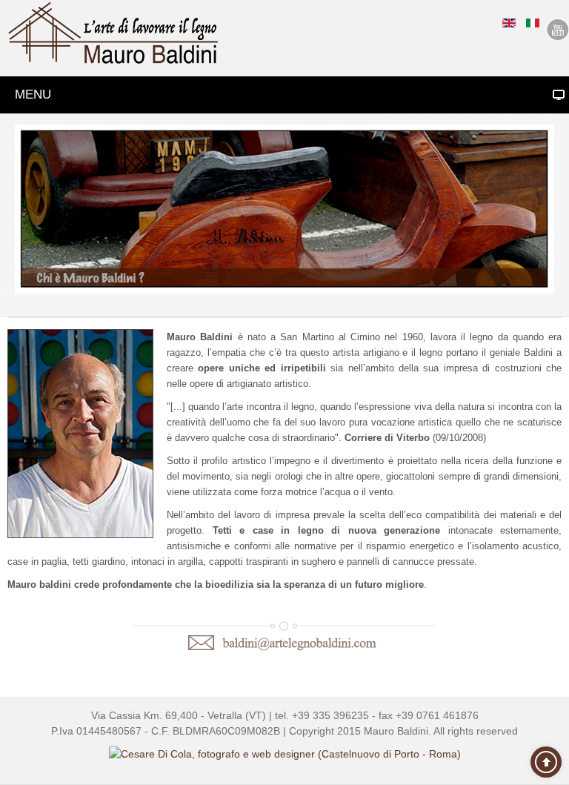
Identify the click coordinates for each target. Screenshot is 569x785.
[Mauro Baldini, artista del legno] (113, 32)
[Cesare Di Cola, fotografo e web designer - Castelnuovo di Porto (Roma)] (285, 754)
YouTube (558, 29)
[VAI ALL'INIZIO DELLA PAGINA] (546, 762)
